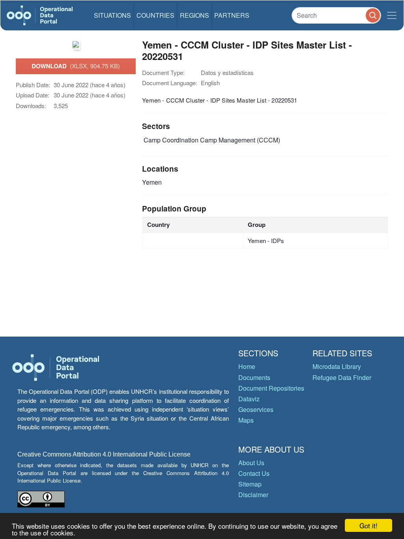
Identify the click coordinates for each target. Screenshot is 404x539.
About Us (251, 462)
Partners (231, 15)
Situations (112, 15)
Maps (246, 420)
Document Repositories (271, 388)
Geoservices (255, 409)
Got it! (368, 525)
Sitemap (250, 483)
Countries (155, 15)
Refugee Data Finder (341, 377)
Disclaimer (253, 494)
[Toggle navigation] (391, 15)
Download (76, 66)
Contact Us (253, 473)
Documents (254, 377)
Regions (194, 15)
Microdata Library (336, 366)
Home (246, 366)
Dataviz (249, 398)
